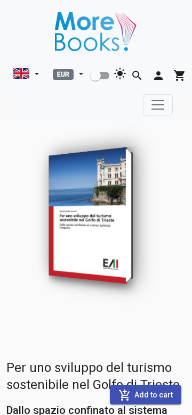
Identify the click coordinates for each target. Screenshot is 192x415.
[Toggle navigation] (158, 104)
